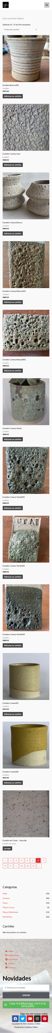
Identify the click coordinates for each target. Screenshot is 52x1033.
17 (33, 866)
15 (22, 866)
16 (28, 866)
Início (5, 19)
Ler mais (7, 848)
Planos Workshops (10, 912)
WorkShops (7, 917)
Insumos (6, 898)
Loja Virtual (12, 19)
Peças (5, 903)
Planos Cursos (9, 907)
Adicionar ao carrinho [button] (12, 96)
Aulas (5, 893)
